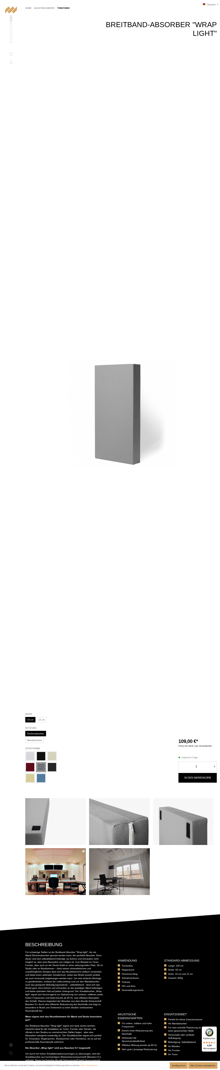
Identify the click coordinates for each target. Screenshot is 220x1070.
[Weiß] (30, 756)
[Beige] (30, 778)
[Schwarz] (41, 756)
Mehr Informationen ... (90, 1065)
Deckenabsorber (35, 733)
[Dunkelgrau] (52, 767)
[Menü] (11, 54)
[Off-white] (52, 756)
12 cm (41, 719)
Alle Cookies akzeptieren (202, 1065)
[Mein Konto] (11, 62)
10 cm (30, 719)
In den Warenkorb (197, 777)
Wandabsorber (34, 740)
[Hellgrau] (41, 767)
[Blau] (41, 778)
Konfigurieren (179, 1065)
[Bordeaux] (30, 767)
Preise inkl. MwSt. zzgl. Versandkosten (195, 746)
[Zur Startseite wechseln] (11, 24)
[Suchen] (11, 1053)
